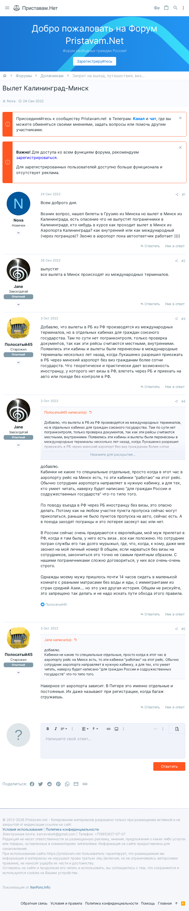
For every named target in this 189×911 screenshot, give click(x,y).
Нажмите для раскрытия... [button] (113, 454)
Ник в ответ (175, 246)
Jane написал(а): (58, 640)
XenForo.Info (40, 887)
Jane (18, 286)
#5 (183, 629)
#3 (183, 319)
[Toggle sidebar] (183, 8)
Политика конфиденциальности (111, 903)
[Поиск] (175, 8)
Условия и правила (66, 903)
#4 (183, 401)
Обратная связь (34, 903)
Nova (11, 101)
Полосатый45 (18, 344)
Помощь (148, 903)
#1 (183, 194)
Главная (165, 903)
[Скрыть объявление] (180, 118)
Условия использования (22, 829)
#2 (183, 261)
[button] (7, 8)
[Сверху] (176, 903)
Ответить (152, 246)
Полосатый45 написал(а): (65, 412)
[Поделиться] (176, 194)
